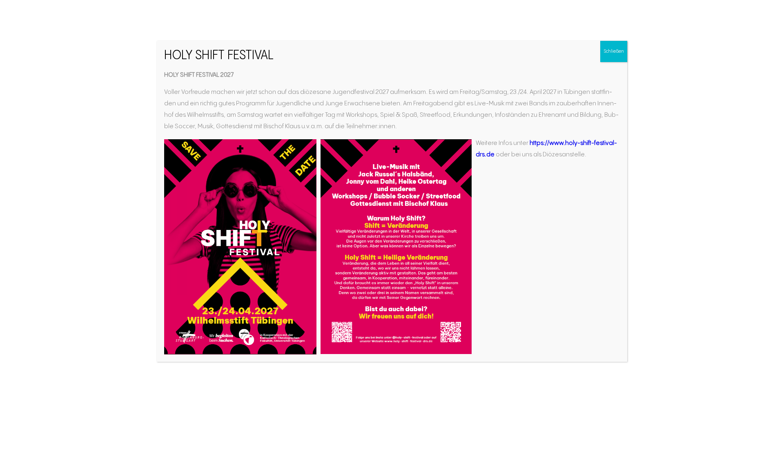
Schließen (614, 51)
